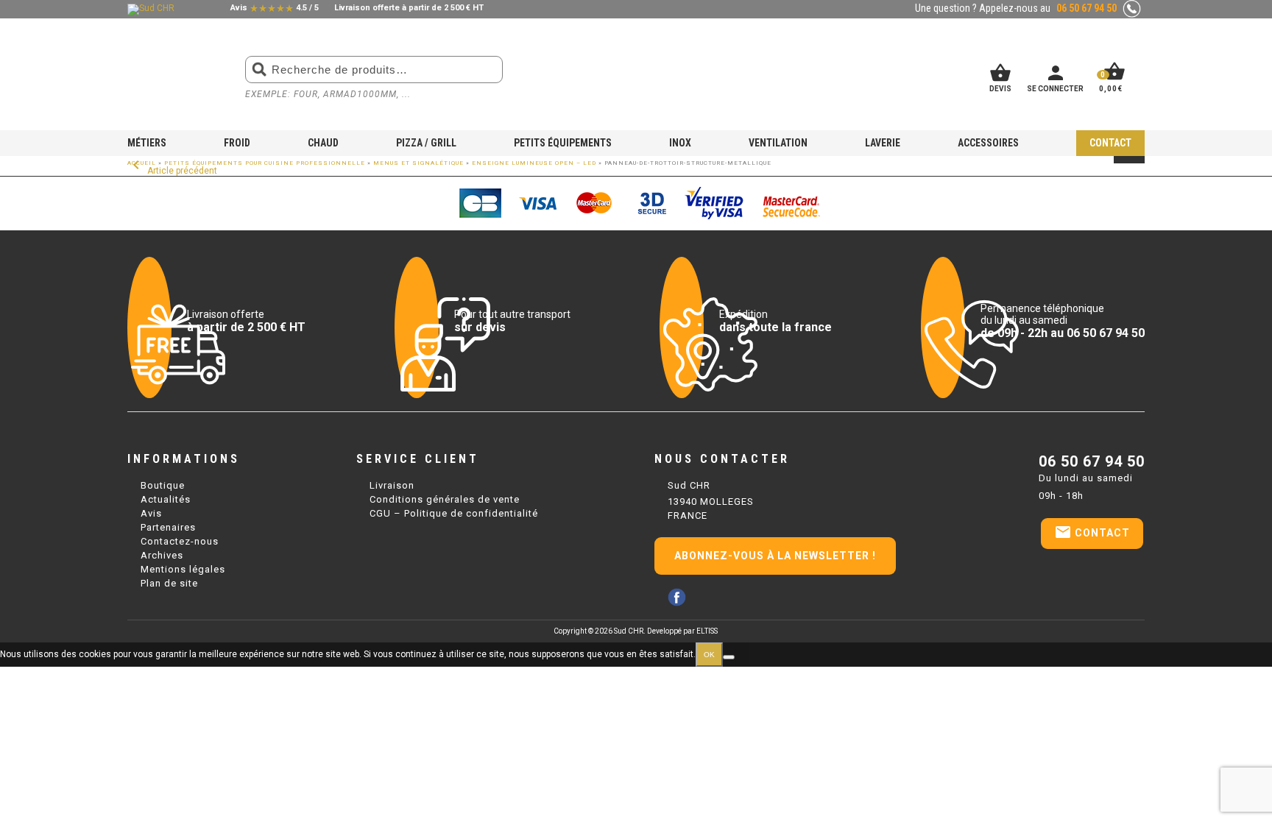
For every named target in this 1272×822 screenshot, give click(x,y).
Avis (151, 513)
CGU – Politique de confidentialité (454, 513)
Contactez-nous (180, 541)
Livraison (392, 485)
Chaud (323, 143)
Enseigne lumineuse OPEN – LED (534, 163)
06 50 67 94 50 (1092, 461)
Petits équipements (563, 143)
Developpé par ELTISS (682, 631)
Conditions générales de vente (445, 499)
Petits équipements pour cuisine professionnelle (264, 163)
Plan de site (169, 583)
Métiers (146, 143)
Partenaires (168, 527)
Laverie (882, 143)
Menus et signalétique (418, 163)
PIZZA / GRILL (426, 143)
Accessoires (988, 143)
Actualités (166, 499)
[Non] (729, 657)
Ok (709, 655)
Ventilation (778, 143)
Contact (1110, 143)
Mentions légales (183, 569)
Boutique (163, 485)
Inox (680, 143)
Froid (237, 143)
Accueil (141, 163)
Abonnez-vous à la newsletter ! (775, 555)
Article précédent (172, 171)
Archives (162, 555)
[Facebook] (677, 597)
